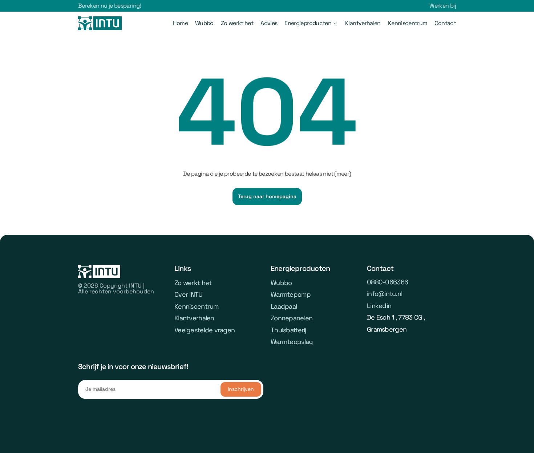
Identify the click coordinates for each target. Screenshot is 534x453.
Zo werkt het (237, 23)
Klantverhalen (363, 23)
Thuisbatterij (288, 330)
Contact (445, 23)
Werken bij (442, 5)
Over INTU (188, 294)
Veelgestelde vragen (204, 330)
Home (180, 23)
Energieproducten (307, 23)
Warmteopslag (292, 341)
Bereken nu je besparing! (109, 5)
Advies (268, 23)
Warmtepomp (291, 294)
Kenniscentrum (408, 23)
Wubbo (204, 23)
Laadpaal (284, 306)
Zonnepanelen (291, 318)
